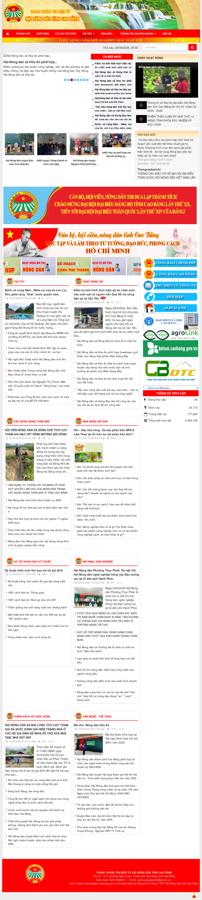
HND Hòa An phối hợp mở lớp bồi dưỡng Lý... (116, 154)
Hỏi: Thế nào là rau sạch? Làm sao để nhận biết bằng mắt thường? (106, 506)
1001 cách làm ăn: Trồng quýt (26, 592)
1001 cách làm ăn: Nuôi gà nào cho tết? (32, 600)
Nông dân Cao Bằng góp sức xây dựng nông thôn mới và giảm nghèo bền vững (38, 543)
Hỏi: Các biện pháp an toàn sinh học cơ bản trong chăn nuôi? (107, 480)
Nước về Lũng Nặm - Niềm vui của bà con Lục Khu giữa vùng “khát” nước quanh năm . (113, 128)
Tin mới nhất (112, 57)
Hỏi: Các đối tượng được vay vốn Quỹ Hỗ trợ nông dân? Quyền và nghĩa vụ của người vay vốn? (104, 493)
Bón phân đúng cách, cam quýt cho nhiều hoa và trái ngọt (38, 628)
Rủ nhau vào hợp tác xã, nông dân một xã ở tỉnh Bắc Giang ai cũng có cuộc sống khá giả (37, 782)
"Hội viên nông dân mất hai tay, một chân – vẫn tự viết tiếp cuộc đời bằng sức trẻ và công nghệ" (113, 110)
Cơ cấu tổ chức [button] (66, 33)
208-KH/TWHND (147, 178)
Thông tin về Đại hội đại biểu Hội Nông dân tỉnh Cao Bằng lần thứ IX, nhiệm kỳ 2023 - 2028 (171, 106)
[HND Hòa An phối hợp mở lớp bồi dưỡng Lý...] (116, 140)
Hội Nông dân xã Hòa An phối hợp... (30, 62)
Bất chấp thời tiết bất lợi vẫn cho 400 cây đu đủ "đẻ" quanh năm (37, 616)
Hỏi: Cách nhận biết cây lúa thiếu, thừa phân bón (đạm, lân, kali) (107, 517)
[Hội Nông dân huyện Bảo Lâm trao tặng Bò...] (19, 144)
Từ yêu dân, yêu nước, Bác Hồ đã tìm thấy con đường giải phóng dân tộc (105, 806)
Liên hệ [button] (166, 33)
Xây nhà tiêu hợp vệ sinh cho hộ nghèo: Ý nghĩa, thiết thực (38, 520)
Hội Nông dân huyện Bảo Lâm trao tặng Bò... (19, 162)
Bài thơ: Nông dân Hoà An (91, 725)
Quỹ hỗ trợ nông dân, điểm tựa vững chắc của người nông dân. (105, 671)
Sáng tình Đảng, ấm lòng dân (26, 791)
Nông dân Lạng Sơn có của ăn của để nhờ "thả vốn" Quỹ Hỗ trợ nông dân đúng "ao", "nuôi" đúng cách (106, 696)
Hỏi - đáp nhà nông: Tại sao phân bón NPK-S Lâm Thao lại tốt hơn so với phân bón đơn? (104, 432)
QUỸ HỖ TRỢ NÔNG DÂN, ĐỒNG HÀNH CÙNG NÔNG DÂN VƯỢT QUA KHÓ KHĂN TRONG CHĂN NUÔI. (107, 636)
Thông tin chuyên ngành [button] (137, 33)
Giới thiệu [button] (42, 33)
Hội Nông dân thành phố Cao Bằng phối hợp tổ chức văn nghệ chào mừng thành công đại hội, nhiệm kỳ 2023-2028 (106, 763)
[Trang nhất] (8, 33)
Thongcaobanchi (149, 152)
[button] (166, 79)
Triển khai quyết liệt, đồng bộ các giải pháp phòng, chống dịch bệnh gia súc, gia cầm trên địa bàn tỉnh (38, 825)
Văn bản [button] (106, 33)
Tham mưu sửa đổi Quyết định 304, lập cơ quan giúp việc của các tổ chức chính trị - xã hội (37, 350)
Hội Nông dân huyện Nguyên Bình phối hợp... (84, 162)
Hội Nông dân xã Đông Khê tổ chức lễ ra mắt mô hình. (106, 343)
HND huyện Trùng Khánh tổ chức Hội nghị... (52, 162)
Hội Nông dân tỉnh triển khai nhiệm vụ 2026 (34, 500)
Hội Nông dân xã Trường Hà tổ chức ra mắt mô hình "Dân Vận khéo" (105, 649)
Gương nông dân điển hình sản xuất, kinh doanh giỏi (107, 683)
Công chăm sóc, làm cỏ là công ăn (29, 637)
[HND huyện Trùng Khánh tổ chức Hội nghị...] (52, 144)
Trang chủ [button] (23, 33)
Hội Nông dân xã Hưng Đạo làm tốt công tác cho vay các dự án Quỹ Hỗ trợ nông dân (113, 119)
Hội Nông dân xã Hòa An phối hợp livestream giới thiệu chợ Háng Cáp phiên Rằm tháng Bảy (113, 84)
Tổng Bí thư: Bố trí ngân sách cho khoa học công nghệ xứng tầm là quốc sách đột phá (38, 800)
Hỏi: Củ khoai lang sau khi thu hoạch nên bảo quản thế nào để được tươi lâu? (105, 469)
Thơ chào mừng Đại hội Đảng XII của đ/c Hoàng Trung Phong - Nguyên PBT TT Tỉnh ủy (106, 829)
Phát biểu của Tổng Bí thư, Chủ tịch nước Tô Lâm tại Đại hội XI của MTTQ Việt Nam (38, 399)
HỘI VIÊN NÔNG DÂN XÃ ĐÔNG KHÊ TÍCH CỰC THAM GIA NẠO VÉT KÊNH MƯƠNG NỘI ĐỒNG (36, 432)
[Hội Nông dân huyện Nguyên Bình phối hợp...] (84, 144)
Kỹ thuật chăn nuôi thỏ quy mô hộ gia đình (34, 570)
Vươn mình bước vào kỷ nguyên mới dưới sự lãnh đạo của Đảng (36, 812)
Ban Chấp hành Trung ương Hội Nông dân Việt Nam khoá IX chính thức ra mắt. (36, 372)
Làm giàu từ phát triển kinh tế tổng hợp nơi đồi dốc (106, 660)
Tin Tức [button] (88, 33)
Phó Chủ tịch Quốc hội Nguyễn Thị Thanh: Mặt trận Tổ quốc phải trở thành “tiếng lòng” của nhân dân (39, 385)
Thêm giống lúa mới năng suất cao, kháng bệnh (37, 607)
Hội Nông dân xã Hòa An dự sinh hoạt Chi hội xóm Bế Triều (105, 380)
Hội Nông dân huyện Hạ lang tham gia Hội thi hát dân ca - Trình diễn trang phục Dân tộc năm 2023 (107, 776)
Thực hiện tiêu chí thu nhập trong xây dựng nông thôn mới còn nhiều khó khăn (38, 532)
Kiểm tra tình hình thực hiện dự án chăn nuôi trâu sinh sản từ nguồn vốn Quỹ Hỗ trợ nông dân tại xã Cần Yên (104, 294)
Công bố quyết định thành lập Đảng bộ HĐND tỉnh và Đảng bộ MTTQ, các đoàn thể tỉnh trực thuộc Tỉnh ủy (38, 337)
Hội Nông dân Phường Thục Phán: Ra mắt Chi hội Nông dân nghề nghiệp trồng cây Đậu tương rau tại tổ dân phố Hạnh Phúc (106, 574)
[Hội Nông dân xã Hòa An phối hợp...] (46, 56)
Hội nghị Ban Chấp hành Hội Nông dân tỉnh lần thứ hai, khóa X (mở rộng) (37, 361)
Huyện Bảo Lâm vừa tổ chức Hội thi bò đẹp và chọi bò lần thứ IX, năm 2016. (105, 818)
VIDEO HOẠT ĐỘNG (150, 58)
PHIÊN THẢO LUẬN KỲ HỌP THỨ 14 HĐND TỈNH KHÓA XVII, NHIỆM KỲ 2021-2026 (170, 120)
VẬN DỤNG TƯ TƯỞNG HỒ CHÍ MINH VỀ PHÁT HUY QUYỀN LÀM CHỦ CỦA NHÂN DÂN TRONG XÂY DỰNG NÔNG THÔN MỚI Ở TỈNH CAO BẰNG (38, 488)
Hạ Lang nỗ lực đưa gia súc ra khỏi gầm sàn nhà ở (38, 509)
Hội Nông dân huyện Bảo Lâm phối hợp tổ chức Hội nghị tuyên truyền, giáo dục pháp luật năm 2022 (37, 840)
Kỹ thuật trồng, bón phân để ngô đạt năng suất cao (36, 583)
